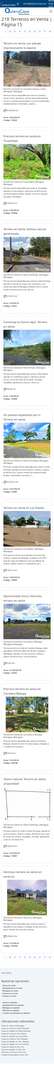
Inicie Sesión (6, 973)
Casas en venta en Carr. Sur (12, 1047)
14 (30, 31)
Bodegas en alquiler (11, 1008)
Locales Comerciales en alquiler (16, 1013)
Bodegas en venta (10, 991)
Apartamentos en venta (12, 988)
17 (45, 31)
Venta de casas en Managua (12, 1026)
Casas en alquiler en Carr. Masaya (15, 1042)
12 (20, 31)
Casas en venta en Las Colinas (13, 1034)
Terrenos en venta (10, 993)
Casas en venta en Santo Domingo (15, 1028)
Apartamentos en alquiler (13, 1005)
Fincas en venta (9, 996)
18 (50, 31)
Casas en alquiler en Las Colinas (14, 1036)
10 (10, 31)
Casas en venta (9, 985)
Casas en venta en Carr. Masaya (14, 1039)
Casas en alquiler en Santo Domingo (16, 1031)
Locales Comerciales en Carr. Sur (14, 1055)
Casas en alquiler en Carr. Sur (13, 1049)
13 (25, 31)
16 (40, 31)
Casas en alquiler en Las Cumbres (15, 1044)
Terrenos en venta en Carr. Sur (13, 1052)
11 (15, 31)
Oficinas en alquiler (11, 1010)
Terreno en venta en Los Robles (23, 508)
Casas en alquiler (10, 1002)
